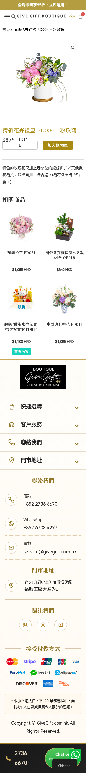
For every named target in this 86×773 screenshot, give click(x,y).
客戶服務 (31, 424)
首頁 (6, 29)
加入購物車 (58, 145)
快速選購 (31, 406)
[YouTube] (60, 625)
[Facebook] (25, 625)
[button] (13, 16)
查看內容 (21, 351)
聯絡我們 (31, 442)
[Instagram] (43, 625)
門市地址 (31, 460)
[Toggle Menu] (7, 16)
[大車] (81, 16)
